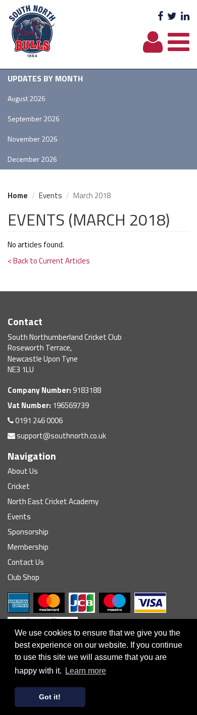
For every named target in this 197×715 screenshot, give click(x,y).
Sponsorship (28, 532)
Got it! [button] (50, 697)
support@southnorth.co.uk (60, 435)
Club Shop (23, 577)
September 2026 (34, 118)
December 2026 (32, 159)
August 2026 (26, 98)
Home (18, 195)
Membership (28, 547)
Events (50, 195)
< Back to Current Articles (49, 260)
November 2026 (33, 138)
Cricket (19, 486)
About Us (23, 471)
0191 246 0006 (38, 420)
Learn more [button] (85, 670)
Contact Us (26, 562)
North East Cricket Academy (53, 501)
